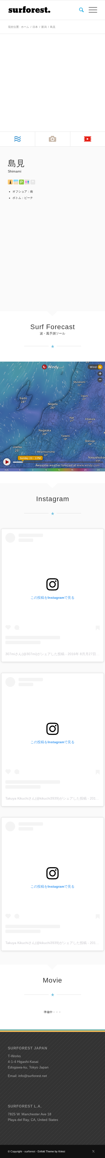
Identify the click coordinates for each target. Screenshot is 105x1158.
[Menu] (90, 10)
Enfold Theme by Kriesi (51, 1151)
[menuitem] (79, 10)
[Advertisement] (52, 252)
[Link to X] (93, 1151)
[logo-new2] (43, 10)
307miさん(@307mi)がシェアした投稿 (34, 654)
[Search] (79, 10)
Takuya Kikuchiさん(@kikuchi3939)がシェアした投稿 (46, 798)
